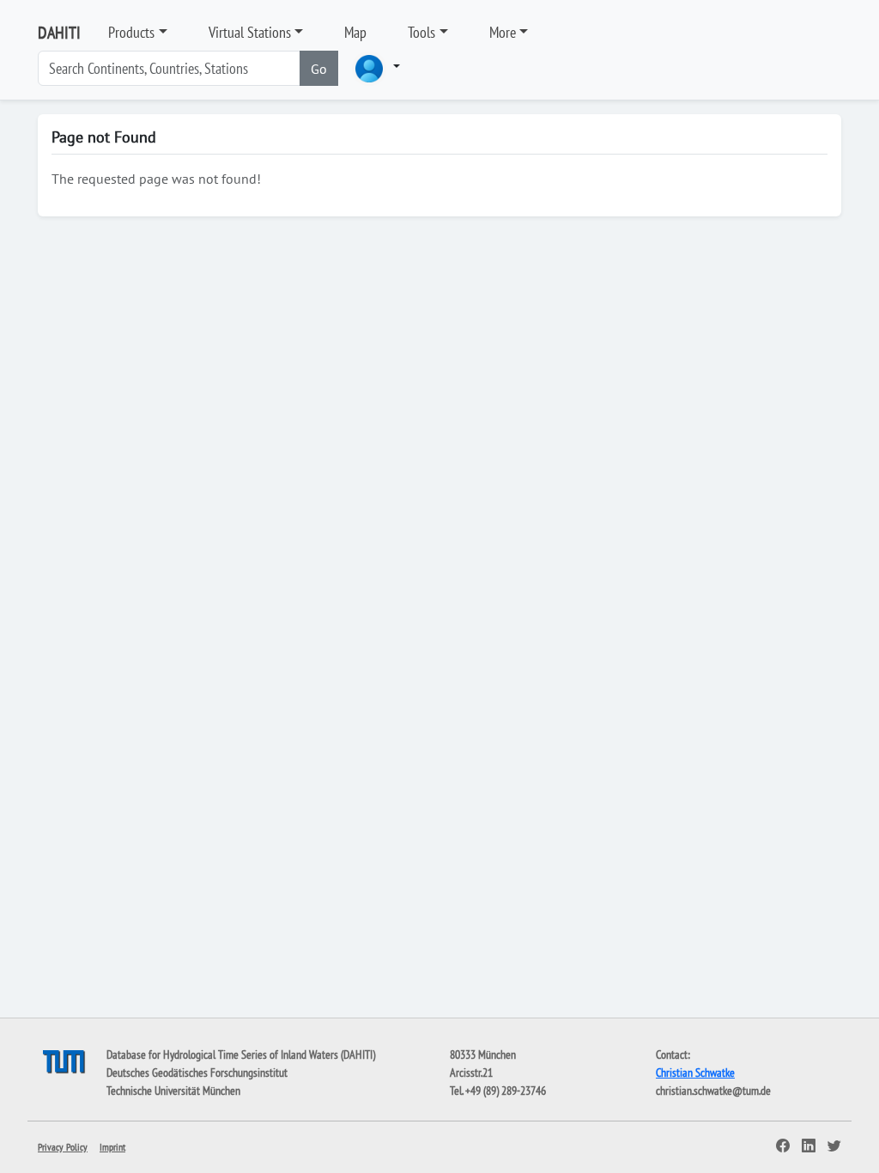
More (502, 32)
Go (319, 68)
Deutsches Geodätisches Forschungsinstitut (197, 1072)
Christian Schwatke (695, 1072)
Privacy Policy (63, 1146)
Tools (421, 32)
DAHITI (59, 32)
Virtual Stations (250, 32)
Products (131, 32)
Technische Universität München (173, 1090)
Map (355, 32)
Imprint (112, 1146)
